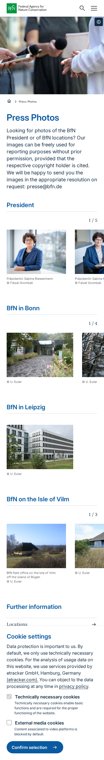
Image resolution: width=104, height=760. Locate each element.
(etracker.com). (22, 679)
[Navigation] (92, 8)
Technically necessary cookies (47, 697)
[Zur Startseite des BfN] (41, 8)
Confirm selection (29, 747)
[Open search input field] (81, 8)
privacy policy (73, 686)
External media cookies (39, 723)
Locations (17, 624)
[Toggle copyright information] (99, 22)
